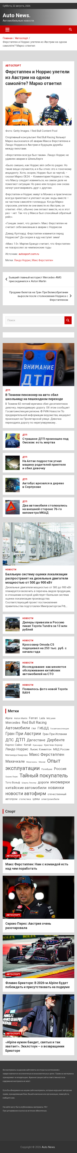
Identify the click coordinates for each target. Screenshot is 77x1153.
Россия (60, 769)
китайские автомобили (25, 788)
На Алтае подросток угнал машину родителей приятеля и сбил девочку (44, 464)
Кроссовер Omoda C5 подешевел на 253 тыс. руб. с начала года (44, 648)
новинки (56, 787)
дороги (43, 782)
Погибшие (46, 769)
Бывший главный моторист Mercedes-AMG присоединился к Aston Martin (35, 279)
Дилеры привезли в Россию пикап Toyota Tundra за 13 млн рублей (44, 626)
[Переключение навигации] (7, 29)
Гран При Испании (55, 734)
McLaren (51, 718)
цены (36, 799)
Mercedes (12, 722)
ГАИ (34, 728)
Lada (42, 718)
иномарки (60, 782)
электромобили (50, 799)
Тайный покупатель (44, 775)
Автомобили (17, 728)
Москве (42, 762)
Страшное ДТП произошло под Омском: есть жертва (45, 440)
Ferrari (33, 718)
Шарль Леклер (29, 782)
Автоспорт (13, 65)
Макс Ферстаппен (42, 260)
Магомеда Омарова (16, 755)
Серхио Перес (11, 777)
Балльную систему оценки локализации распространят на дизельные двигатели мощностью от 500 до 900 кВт (36, 578)
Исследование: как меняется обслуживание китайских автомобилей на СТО (44, 670)
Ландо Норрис (22, 260)
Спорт (10, 811)
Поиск (68, 320)
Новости (10, 569)
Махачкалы (31, 762)
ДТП (7, 390)
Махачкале (15, 761)
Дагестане (36, 740)
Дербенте (56, 740)
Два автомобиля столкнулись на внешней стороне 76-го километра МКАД (44, 509)
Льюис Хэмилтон (40, 749)
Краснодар (37, 745)
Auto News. (16, 15)
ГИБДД (43, 728)
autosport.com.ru (29, 254)
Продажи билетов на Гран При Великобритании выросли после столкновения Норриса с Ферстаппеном (38, 296)
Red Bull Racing (34, 723)
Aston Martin (20, 718)
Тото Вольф (12, 782)
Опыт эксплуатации (33, 764)
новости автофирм (25, 793)
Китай (27, 744)
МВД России (61, 749)
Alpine (9, 718)
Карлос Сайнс (13, 744)
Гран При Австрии (23, 733)
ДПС (9, 740)
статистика (25, 799)
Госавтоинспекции (59, 728)
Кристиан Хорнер (53, 745)
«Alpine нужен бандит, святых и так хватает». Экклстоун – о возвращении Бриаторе (34, 1046)
